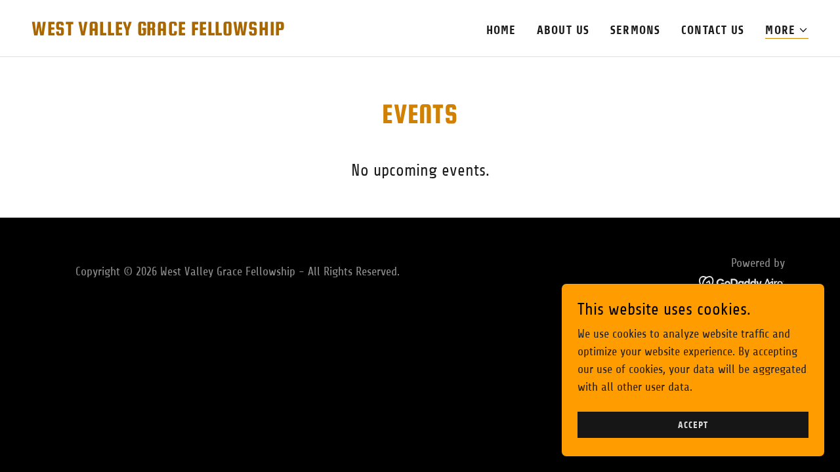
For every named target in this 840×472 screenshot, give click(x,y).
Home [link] (501, 30)
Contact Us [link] (712, 30)
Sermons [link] (635, 30)
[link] (158, 31)
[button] (786, 30)
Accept (692, 425)
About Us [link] (563, 30)
